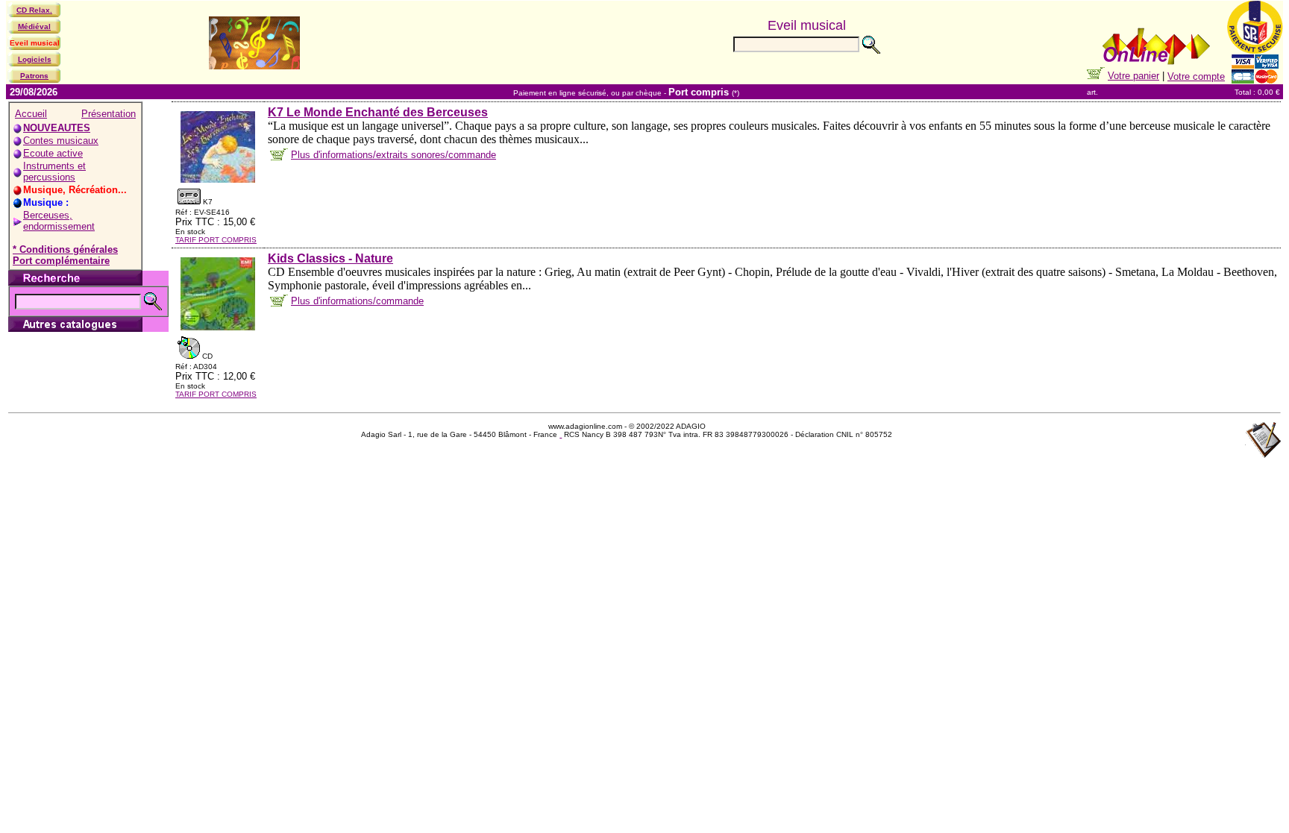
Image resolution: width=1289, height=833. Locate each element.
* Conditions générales (65, 249)
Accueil (31, 113)
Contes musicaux (60, 140)
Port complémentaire (61, 260)
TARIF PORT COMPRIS (216, 240)
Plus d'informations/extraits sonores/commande (393, 154)
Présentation (108, 113)
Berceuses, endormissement (59, 221)
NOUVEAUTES (56, 127)
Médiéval (34, 26)
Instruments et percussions (54, 171)
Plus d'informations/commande (357, 301)
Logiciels (34, 59)
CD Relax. (34, 10)
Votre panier (1133, 75)
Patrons (34, 76)
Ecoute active (53, 153)
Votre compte (1196, 76)
